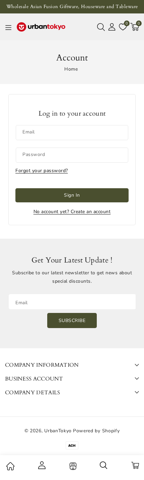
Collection (72, 466)
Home (71, 69)
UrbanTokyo (58, 431)
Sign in (72, 195)
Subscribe (72, 320)
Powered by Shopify (96, 431)
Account (41, 465)
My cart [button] (134, 465)
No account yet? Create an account (72, 211)
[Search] (104, 467)
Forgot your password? (41, 170)
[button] (101, 27)
